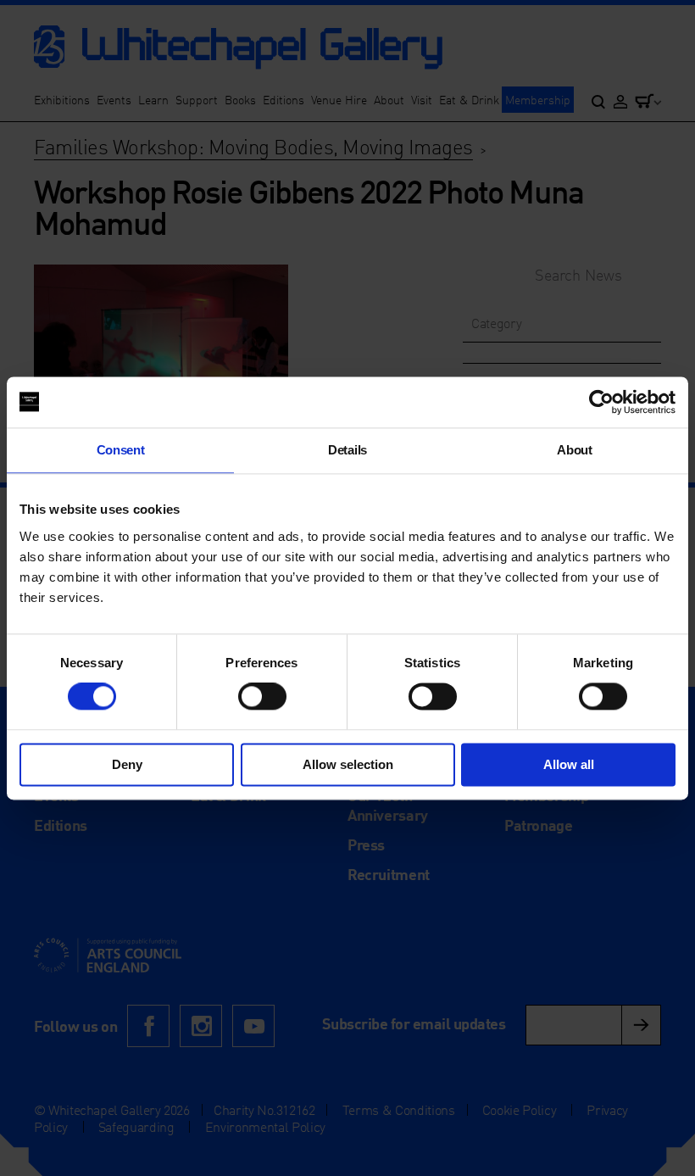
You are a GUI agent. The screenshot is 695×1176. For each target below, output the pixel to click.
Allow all (568, 764)
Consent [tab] (121, 450)
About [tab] (574, 450)
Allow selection (348, 764)
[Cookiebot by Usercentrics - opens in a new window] (601, 402)
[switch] (262, 697)
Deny (127, 764)
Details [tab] (347, 450)
